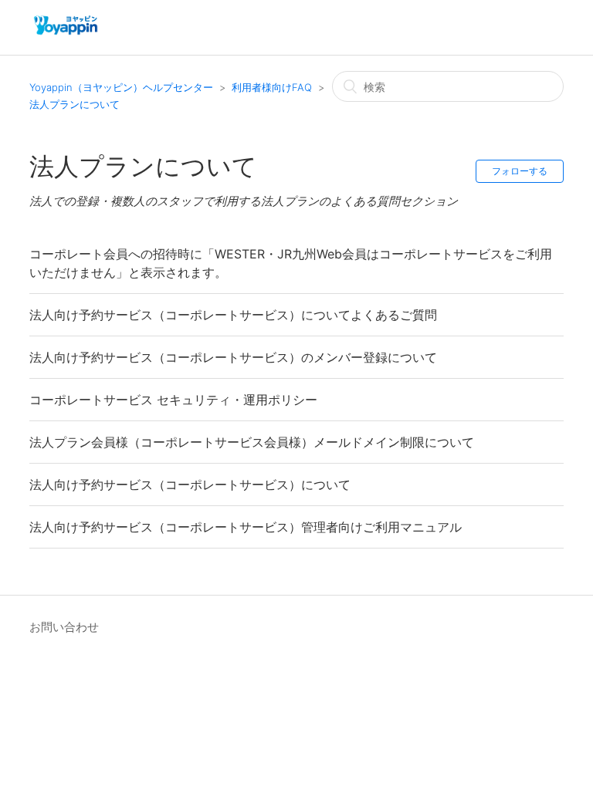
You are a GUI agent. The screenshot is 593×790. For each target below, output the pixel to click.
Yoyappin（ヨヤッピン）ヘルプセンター (121, 87)
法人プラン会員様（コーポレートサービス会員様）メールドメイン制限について (251, 442)
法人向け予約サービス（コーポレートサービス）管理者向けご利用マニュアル (245, 527)
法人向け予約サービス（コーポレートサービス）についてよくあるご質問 (233, 314)
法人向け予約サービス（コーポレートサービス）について (190, 484)
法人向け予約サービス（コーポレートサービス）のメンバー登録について (233, 357)
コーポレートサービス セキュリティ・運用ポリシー (173, 399)
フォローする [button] (519, 171)
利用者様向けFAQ (272, 87)
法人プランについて (74, 104)
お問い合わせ (64, 627)
